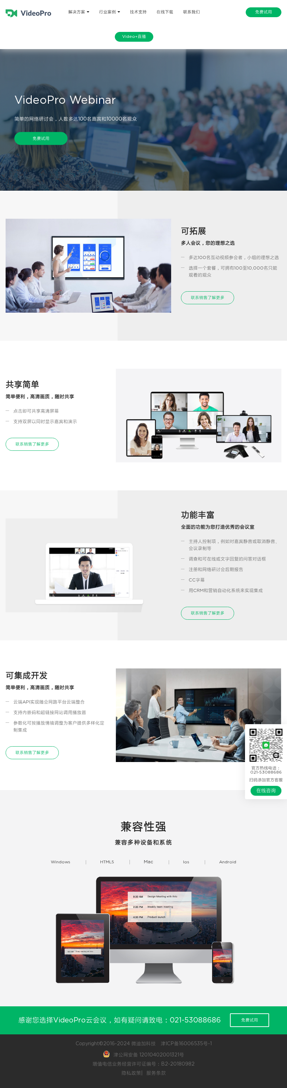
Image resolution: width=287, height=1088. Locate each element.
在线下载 (164, 12)
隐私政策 (131, 1073)
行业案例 (107, 12)
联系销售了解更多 (207, 298)
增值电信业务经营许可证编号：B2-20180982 (143, 1064)
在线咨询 (266, 791)
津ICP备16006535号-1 (186, 1044)
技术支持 (138, 12)
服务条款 (156, 1073)
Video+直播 (134, 37)
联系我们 (191, 12)
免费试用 (263, 12)
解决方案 (76, 12)
